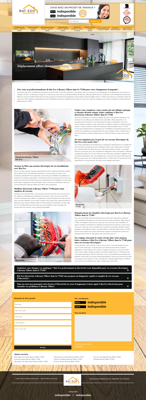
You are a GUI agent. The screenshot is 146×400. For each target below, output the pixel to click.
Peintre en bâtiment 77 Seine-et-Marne (77, 29)
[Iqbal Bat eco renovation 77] (74, 378)
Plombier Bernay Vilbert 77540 (104, 359)
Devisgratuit (83, 13)
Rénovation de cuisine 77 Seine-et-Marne (63, 29)
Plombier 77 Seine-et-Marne (115, 29)
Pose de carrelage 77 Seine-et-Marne (103, 29)
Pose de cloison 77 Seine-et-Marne (90, 29)
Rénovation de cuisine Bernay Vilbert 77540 (68, 357)
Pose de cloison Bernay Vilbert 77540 (66, 361)
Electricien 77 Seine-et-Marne (127, 29)
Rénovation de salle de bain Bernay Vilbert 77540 (31, 361)
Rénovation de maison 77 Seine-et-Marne (19, 29)
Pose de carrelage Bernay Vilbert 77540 (107, 357)
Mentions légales (49, 378)
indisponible (66, 11)
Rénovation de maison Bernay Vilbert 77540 (29, 357)
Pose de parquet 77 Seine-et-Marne (33, 29)
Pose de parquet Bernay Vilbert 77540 (27, 359)
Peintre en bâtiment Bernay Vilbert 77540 (68, 359)
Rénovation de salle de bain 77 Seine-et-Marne (47, 29)
